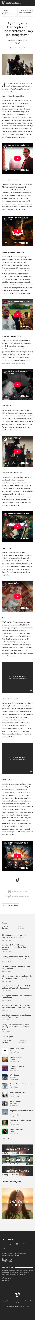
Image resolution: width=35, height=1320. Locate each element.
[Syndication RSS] (4, 1248)
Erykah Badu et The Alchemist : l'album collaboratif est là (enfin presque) (17, 987)
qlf (19, 43)
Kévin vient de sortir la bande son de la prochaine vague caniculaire (17, 977)
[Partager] (24, 48)
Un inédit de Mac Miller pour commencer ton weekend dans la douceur (15, 947)
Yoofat (13, 40)
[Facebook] (10, 48)
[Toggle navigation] (30, 2)
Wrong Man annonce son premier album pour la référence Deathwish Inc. (16, 1027)
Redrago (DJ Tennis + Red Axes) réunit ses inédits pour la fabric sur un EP (17, 1006)
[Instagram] (10, 1244)
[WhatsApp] (20, 48)
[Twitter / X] (15, 48)
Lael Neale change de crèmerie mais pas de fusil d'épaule (16, 1016)
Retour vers (12, 905)
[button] (12, 1221)
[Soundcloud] (23, 1244)
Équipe (7, 1280)
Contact (8, 1278)
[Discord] (17, 1244)
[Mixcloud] (30, 1244)
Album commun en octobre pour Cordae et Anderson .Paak (15, 936)
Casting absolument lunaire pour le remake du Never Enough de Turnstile (17, 958)
